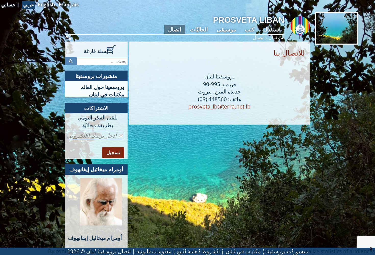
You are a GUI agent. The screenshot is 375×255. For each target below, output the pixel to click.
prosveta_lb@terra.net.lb (219, 106)
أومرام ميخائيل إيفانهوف (96, 169)
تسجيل (113, 152)
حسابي (8, 4)
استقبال (272, 29)
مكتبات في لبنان (106, 94)
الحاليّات (199, 29)
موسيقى (226, 29)
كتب (249, 29)
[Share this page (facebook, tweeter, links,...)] (69, 37)
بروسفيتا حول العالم (102, 86)
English (46, 4)
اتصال (174, 29)
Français (69, 4)
